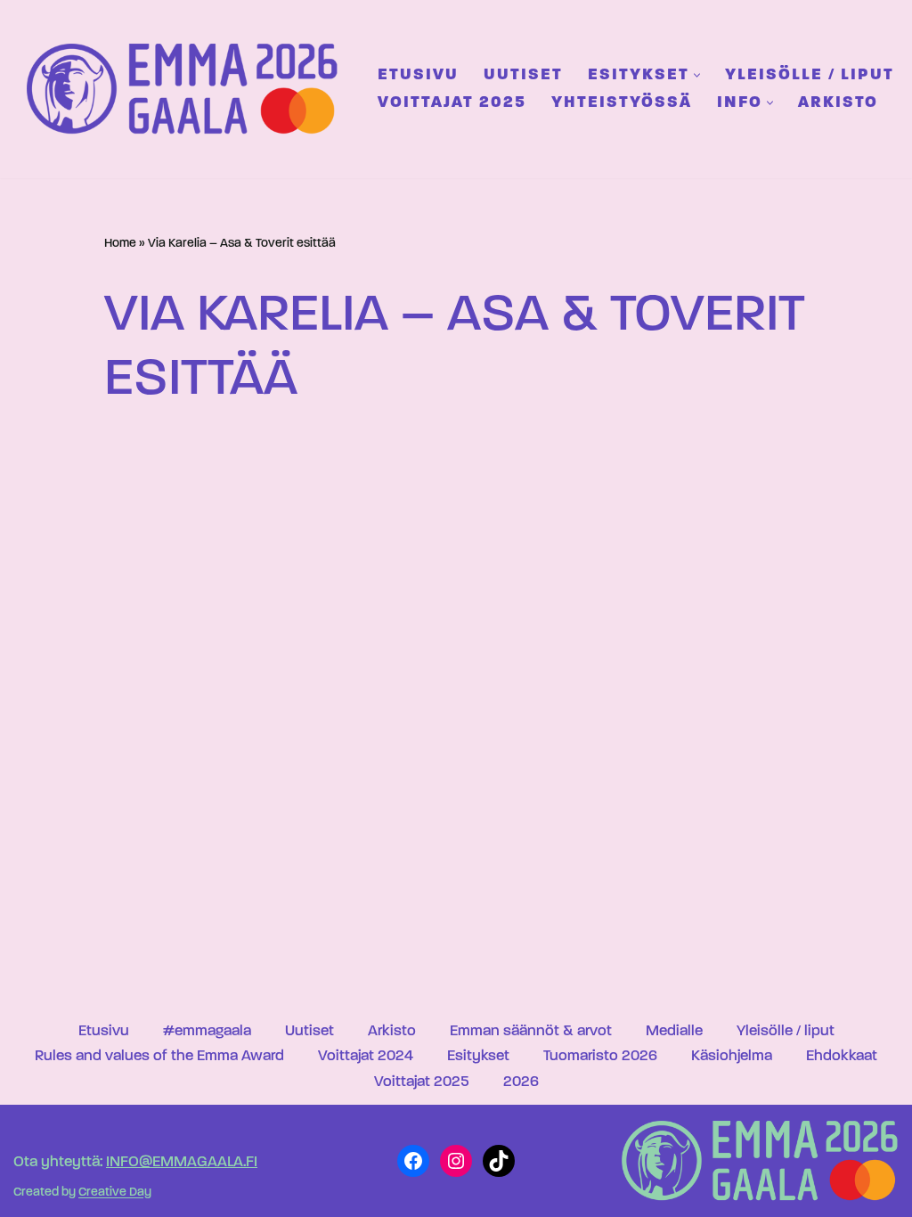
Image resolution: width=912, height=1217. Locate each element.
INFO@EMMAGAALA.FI (181, 1162)
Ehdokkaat (841, 1056)
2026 (521, 1082)
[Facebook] (413, 1161)
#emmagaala (207, 1031)
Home (120, 243)
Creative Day (114, 1193)
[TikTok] (499, 1161)
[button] (697, 75)
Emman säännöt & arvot (531, 1031)
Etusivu (418, 75)
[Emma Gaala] (187, 89)
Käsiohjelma (731, 1056)
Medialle (674, 1031)
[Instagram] (456, 1161)
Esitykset (478, 1056)
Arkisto (838, 102)
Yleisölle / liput (809, 75)
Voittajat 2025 (452, 102)
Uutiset (523, 75)
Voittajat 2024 (365, 1056)
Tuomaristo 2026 (600, 1056)
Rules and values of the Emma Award (159, 1056)
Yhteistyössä (621, 102)
